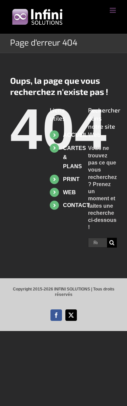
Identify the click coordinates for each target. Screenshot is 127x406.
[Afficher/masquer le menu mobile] (113, 10)
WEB (69, 192)
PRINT (71, 179)
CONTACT (76, 205)
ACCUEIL (75, 135)
